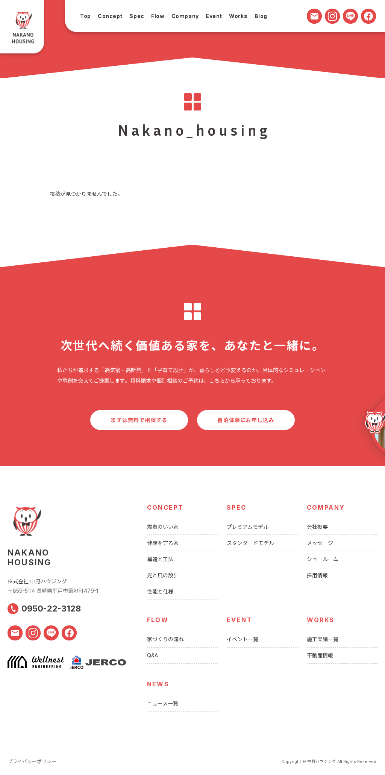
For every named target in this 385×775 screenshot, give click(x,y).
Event (214, 16)
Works (238, 16)
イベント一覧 (242, 639)
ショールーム (322, 559)
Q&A (152, 655)
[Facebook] (368, 16)
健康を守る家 (163, 543)
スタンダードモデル (250, 543)
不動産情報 (320, 655)
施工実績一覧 (322, 639)
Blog (261, 16)
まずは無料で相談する (139, 420)
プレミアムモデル (247, 527)
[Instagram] (332, 16)
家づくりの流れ (165, 639)
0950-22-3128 (51, 608)
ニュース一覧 (162, 703)
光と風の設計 (163, 575)
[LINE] (350, 16)
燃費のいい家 (163, 527)
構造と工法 (160, 559)
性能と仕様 (160, 591)
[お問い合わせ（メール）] (314, 16)
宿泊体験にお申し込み (245, 420)
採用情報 (317, 575)
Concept (110, 16)
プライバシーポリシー (32, 761)
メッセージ (320, 543)
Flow (157, 16)
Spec (136, 16)
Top (85, 16)
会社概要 (317, 527)
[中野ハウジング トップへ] (23, 29)
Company (185, 16)
